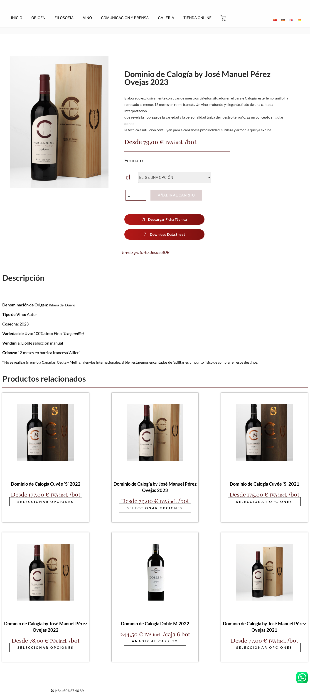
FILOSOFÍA (64, 18)
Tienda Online (197, 18)
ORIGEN (38, 18)
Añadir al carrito (176, 195)
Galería (166, 18)
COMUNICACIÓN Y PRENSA (125, 18)
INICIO (16, 18)
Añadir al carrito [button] (155, 641)
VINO (87, 18)
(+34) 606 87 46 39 (69, 691)
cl (127, 177)
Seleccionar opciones (45, 502)
